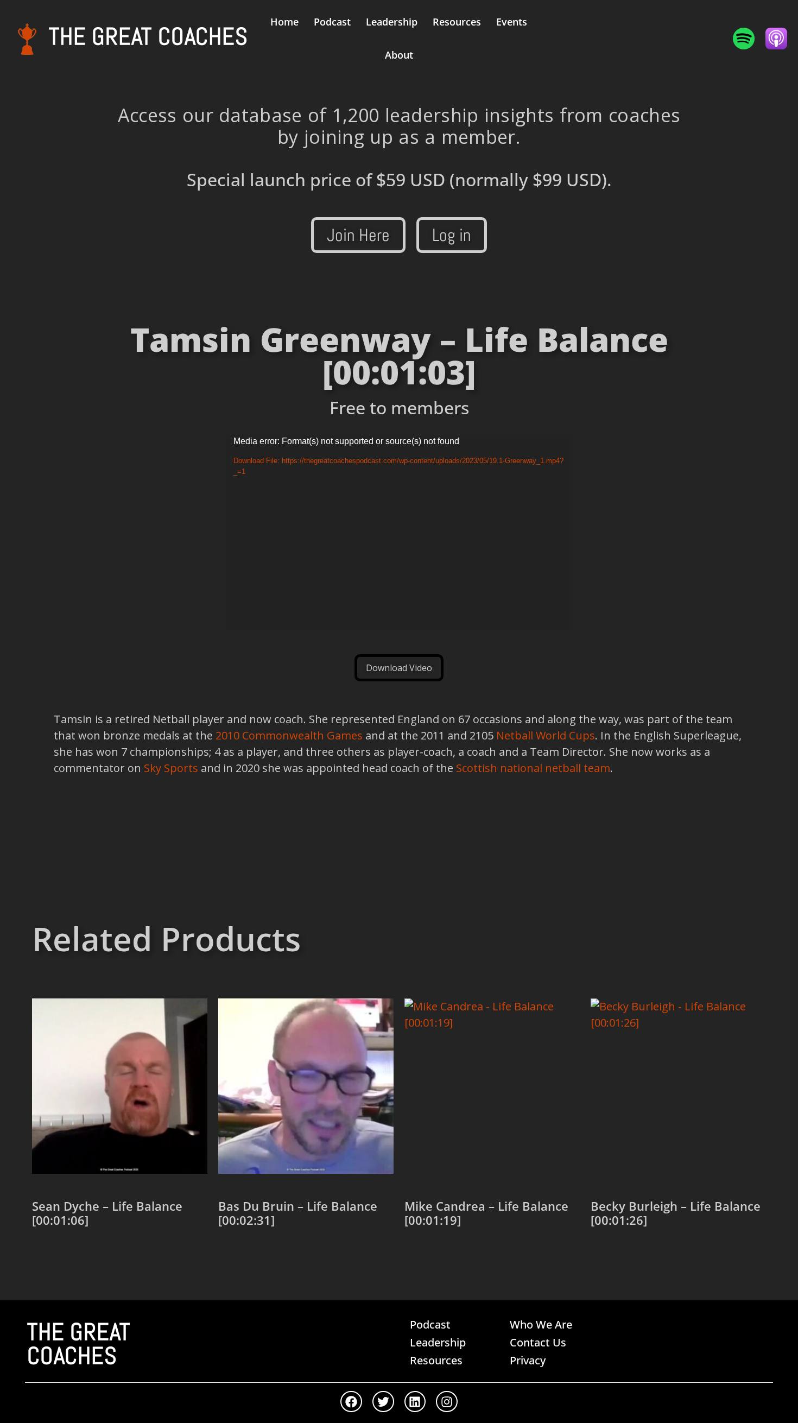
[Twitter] (383, 1402)
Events (511, 21)
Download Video (399, 668)
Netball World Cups (545, 735)
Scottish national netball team (533, 768)
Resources (457, 21)
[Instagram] (447, 1402)
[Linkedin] (415, 1402)
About (399, 54)
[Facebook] (351, 1402)
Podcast (332, 21)
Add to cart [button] (71, 1258)
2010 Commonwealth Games (289, 735)
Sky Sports (171, 768)
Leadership (391, 21)
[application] (399, 532)
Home (284, 21)
